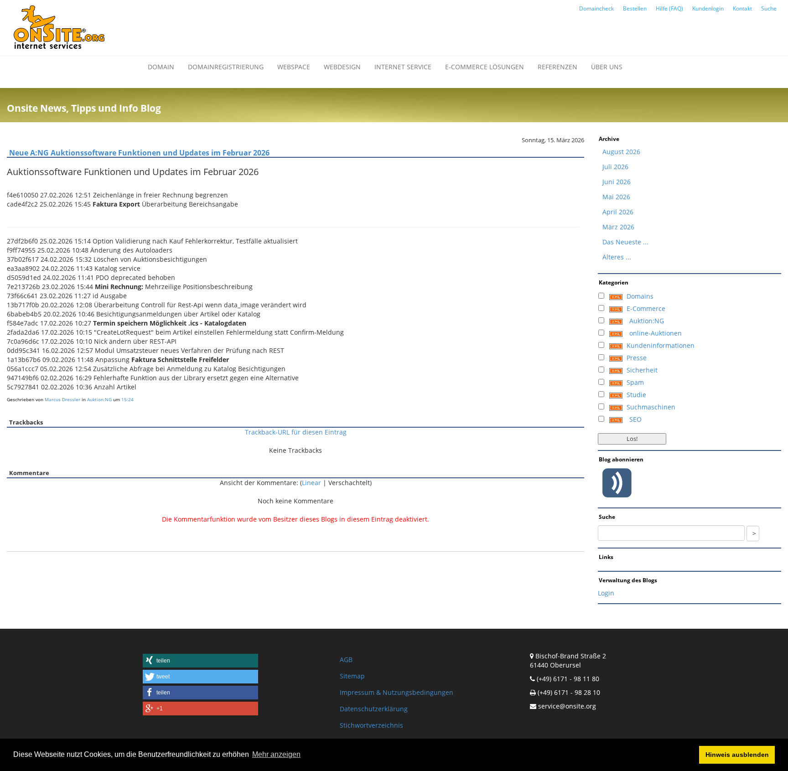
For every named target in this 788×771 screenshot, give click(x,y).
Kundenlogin (708, 8)
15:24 (127, 399)
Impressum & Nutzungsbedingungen (396, 692)
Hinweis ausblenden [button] (737, 754)
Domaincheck (596, 8)
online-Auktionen (655, 333)
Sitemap (352, 676)
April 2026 (617, 211)
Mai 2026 (616, 196)
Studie (636, 394)
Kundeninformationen (661, 345)
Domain (161, 66)
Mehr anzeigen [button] (276, 754)
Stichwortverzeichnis (371, 725)
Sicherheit (642, 370)
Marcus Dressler (62, 399)
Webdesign (342, 66)
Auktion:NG (99, 399)
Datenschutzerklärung (374, 708)
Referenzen (557, 66)
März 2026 (618, 227)
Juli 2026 (615, 166)
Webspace (293, 66)
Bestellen (635, 8)
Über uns (606, 66)
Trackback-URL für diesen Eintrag (296, 432)
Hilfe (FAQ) (669, 8)
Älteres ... (616, 257)
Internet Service (402, 66)
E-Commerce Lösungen (484, 66)
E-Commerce (646, 308)
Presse (637, 357)
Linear (311, 482)
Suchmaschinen (651, 407)
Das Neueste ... (625, 242)
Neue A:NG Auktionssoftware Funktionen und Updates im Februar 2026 (139, 153)
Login (606, 593)
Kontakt (742, 8)
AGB (346, 659)
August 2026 (621, 151)
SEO (635, 419)
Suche (769, 8)
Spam (635, 382)
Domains (640, 296)
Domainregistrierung (226, 66)
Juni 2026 (616, 181)
